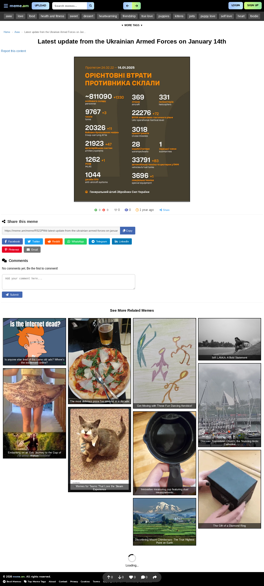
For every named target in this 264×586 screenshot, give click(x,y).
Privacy (74, 581)
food (32, 16)
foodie (254, 16)
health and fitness (52, 16)
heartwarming (108, 16)
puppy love (208, 16)
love (20, 16)
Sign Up (253, 5)
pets (192, 16)
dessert (88, 16)
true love (147, 16)
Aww (17, 32)
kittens (179, 16)
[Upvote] (96, 210)
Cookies (85, 581)
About (52, 581)
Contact (63, 581)
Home (7, 32)
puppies (163, 16)
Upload (40, 5)
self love (226, 16)
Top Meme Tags (37, 581)
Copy (128, 230)
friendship (129, 16)
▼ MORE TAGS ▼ (132, 25)
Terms (96, 581)
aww (9, 16)
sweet (73, 16)
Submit (14, 294)
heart (241, 16)
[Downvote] (103, 210)
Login (236, 5)
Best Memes (14, 581)
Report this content (13, 51)
